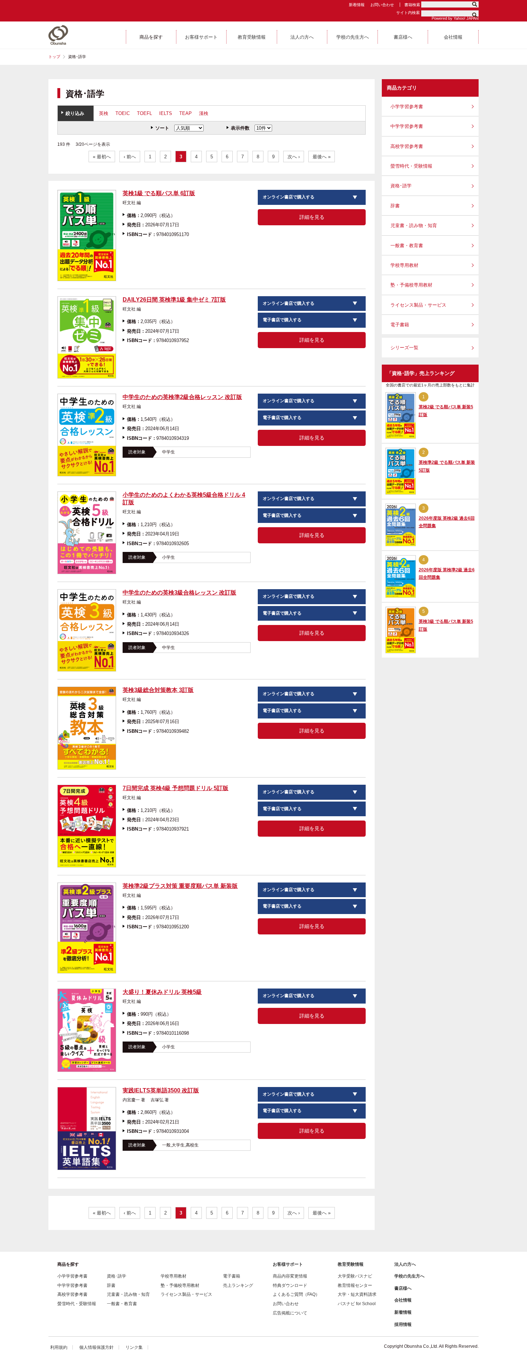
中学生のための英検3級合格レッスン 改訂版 (179, 593)
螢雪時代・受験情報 (411, 166)
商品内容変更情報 (290, 1276)
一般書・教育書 (406, 245)
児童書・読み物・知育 (413, 225)
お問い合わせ (382, 5)
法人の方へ (405, 1264)
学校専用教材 (404, 265)
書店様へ (403, 1288)
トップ (54, 56)
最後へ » (322, 156)
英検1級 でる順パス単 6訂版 (159, 193)
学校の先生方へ (409, 1276)
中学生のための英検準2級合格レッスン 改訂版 (182, 397)
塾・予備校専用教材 (411, 285)
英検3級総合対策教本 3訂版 (158, 690)
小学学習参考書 (406, 106)
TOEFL (144, 113)
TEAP (185, 113)
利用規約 (58, 1347)
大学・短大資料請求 (357, 1294)
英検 (103, 113)
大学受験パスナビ (355, 1276)
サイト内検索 (408, 12)
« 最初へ (102, 156)
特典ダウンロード (290, 1285)
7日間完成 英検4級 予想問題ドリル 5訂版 (175, 788)
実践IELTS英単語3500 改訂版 (161, 1090)
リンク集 (134, 1347)
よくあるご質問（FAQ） (296, 1294)
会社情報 (403, 1300)
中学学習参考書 (406, 126)
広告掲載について (290, 1313)
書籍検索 (412, 5)
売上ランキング (238, 1285)
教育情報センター (355, 1285)
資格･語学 (401, 185)
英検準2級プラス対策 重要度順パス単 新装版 (180, 886)
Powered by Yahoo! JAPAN (455, 18)
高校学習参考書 (406, 146)
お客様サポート (288, 1264)
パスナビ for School (357, 1303)
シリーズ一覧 (404, 347)
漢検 (203, 113)
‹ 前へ (130, 156)
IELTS (165, 113)
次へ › (294, 156)
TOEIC (122, 113)
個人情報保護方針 (96, 1347)
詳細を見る (311, 217)
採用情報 (403, 1324)
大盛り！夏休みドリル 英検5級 (162, 992)
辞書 (395, 205)
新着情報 (357, 5)
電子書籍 (399, 324)
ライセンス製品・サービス (418, 305)
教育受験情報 (351, 1264)
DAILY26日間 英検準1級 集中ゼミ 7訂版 (174, 300)
